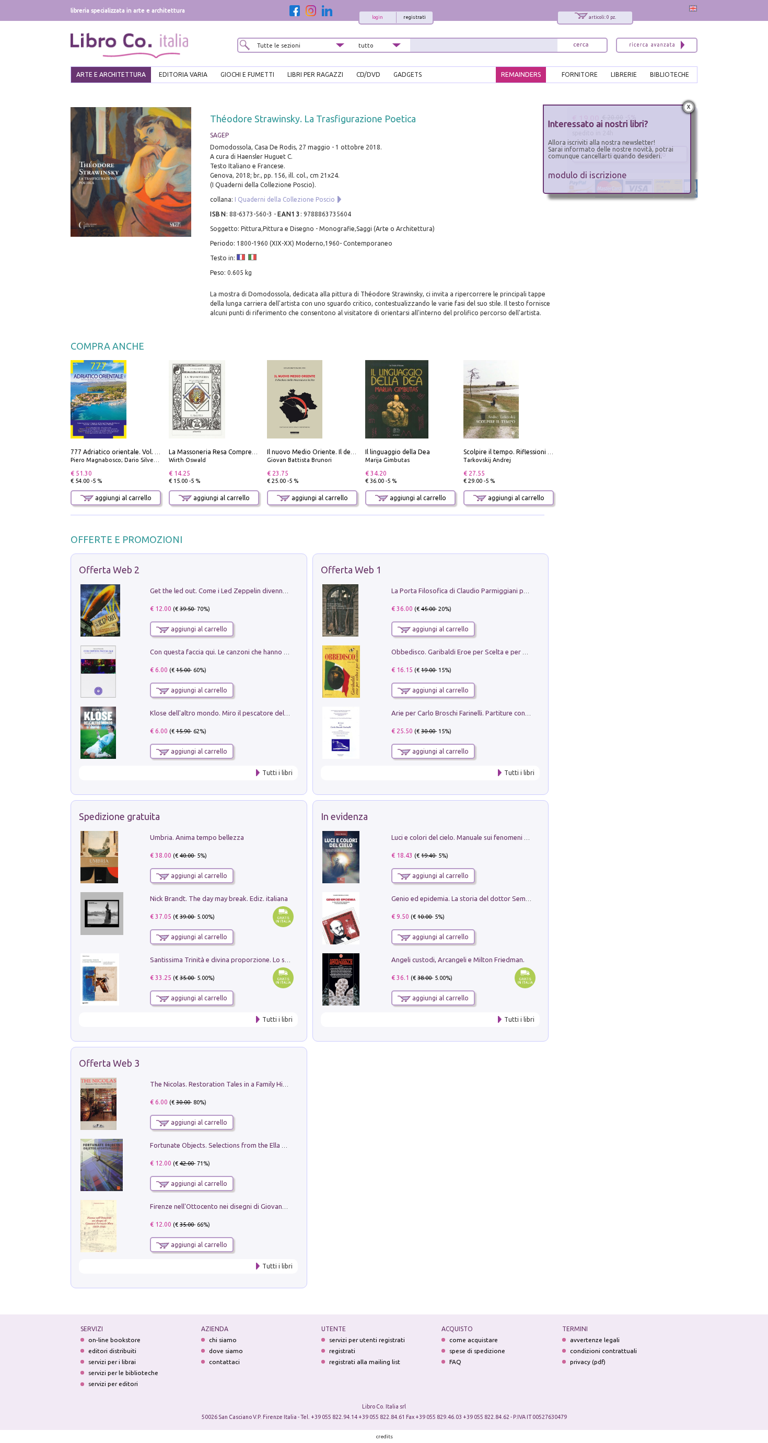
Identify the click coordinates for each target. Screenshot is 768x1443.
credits (384, 1436)
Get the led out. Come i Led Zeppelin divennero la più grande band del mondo (268, 590)
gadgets (407, 74)
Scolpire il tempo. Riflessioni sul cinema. (521, 451)
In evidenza (344, 816)
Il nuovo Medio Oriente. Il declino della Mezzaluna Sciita (349, 451)
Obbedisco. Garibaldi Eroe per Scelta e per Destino (468, 651)
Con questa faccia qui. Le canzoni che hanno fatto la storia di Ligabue (254, 651)
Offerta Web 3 (109, 1063)
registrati (414, 17)
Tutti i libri (277, 772)
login (377, 17)
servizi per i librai (112, 1361)
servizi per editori (113, 1383)
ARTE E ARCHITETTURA (111, 74)
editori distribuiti (112, 1350)
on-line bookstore (114, 1339)
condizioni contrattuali (603, 1350)
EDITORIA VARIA (183, 74)
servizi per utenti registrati (367, 1339)
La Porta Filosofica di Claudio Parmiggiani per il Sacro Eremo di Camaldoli (502, 590)
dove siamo (226, 1350)
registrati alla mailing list (364, 1361)
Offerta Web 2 (109, 569)
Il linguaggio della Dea (397, 451)
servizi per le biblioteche (123, 1372)
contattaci (224, 1361)
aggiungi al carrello (123, 497)
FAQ (455, 1361)
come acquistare (473, 1339)
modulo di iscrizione (587, 175)
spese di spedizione (477, 1350)
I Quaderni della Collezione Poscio (285, 199)
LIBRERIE (624, 74)
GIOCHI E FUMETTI (247, 74)
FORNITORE (580, 74)
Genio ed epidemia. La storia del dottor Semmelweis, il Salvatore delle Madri (507, 898)
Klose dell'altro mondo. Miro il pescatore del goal (224, 713)
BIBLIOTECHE (669, 74)
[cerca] (581, 45)
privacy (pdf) (588, 1361)
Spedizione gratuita (119, 816)
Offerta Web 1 (351, 569)
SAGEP (219, 135)
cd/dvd (368, 74)
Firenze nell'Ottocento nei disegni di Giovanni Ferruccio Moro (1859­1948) (260, 1206)
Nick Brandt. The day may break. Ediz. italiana (219, 898)
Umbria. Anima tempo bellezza (197, 837)
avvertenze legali (595, 1339)
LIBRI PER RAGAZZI (315, 74)
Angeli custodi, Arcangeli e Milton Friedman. (458, 959)
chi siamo (223, 1339)
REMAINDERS (521, 74)
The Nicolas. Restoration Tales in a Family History (224, 1084)
